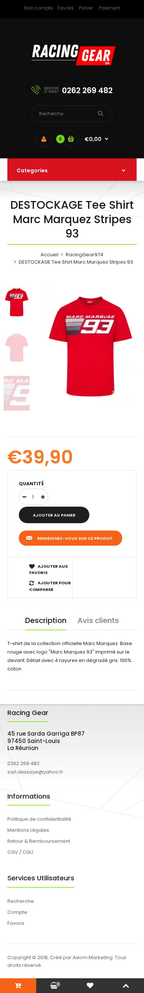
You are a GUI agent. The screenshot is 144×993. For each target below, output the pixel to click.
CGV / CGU (20, 852)
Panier (86, 8)
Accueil (49, 254)
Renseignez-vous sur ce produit (75, 538)
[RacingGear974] (72, 70)
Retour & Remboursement (38, 841)
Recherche (20, 901)
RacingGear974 (84, 254)
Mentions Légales (28, 830)
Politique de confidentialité (39, 819)
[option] (90, 346)
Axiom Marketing (93, 957)
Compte (17, 912)
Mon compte (38, 8)
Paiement (109, 8)
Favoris (66, 8)
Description (45, 620)
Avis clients (98, 620)
